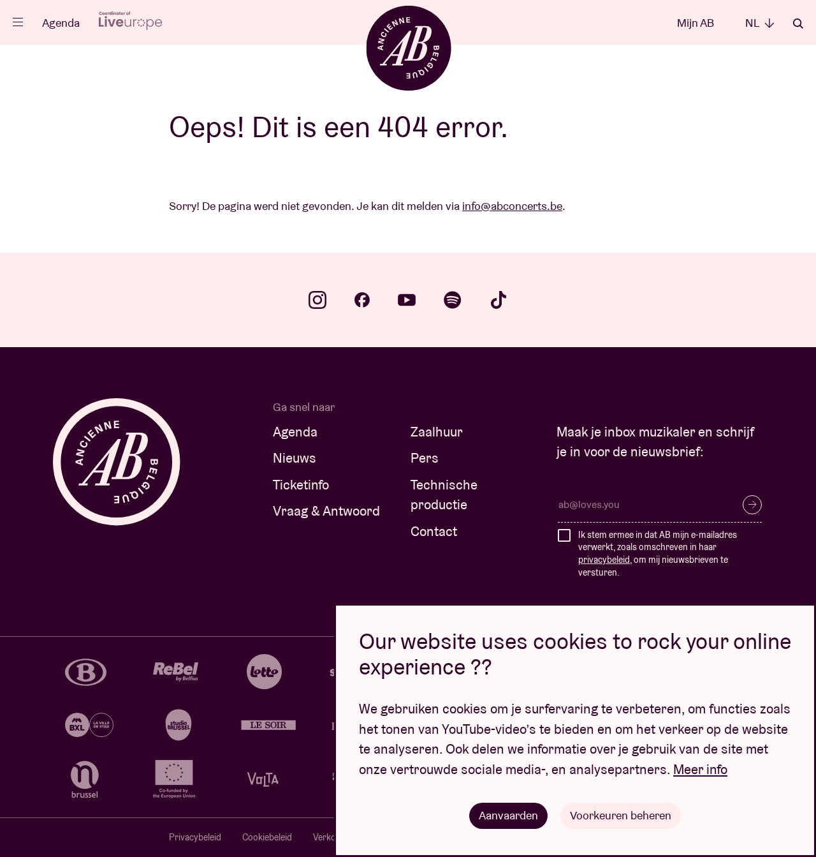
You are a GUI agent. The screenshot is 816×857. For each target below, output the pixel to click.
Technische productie (444, 495)
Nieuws (294, 457)
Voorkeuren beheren (620, 815)
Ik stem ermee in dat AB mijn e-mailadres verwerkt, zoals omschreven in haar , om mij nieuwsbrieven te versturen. (657, 553)
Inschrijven (752, 504)
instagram (317, 300)
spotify (453, 300)
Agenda (61, 22)
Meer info (700, 769)
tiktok (498, 300)
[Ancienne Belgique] (408, 47)
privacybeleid (604, 559)
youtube (407, 300)
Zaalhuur (437, 431)
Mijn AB (695, 22)
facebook (362, 300)
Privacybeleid (195, 837)
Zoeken (798, 24)
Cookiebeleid (267, 837)
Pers (425, 457)
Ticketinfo (301, 484)
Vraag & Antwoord (326, 510)
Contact (434, 531)
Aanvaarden (508, 815)
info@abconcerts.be (512, 205)
